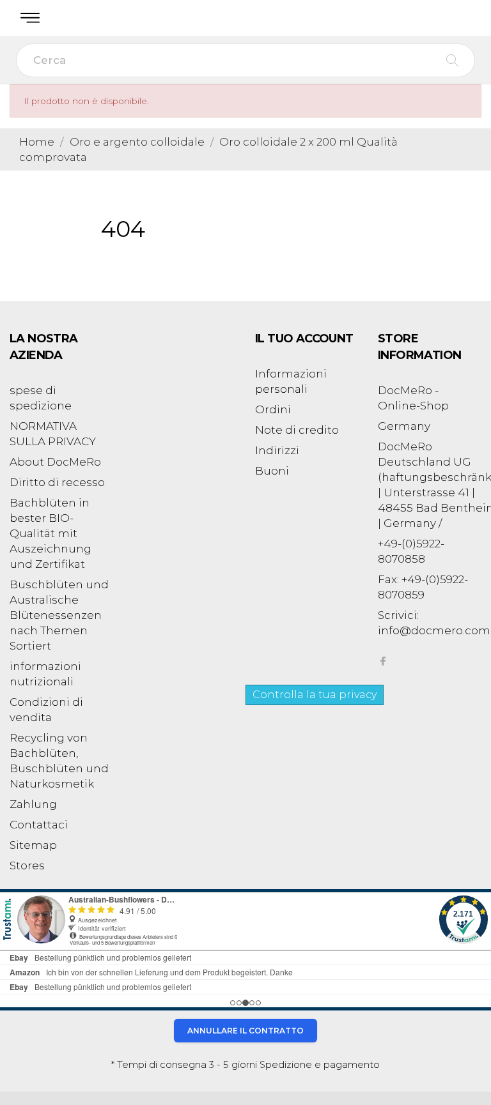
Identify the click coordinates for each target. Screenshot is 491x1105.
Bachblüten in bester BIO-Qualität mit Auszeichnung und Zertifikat (50, 533)
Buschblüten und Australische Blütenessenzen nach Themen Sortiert (59, 615)
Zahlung (33, 804)
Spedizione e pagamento (320, 1065)
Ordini (273, 409)
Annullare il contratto (245, 1030)
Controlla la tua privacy (315, 695)
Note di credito (297, 429)
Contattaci (39, 824)
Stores (27, 865)
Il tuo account (304, 339)
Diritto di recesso (57, 482)
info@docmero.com (434, 630)
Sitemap (33, 845)
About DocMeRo (55, 461)
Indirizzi (277, 450)
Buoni (272, 470)
